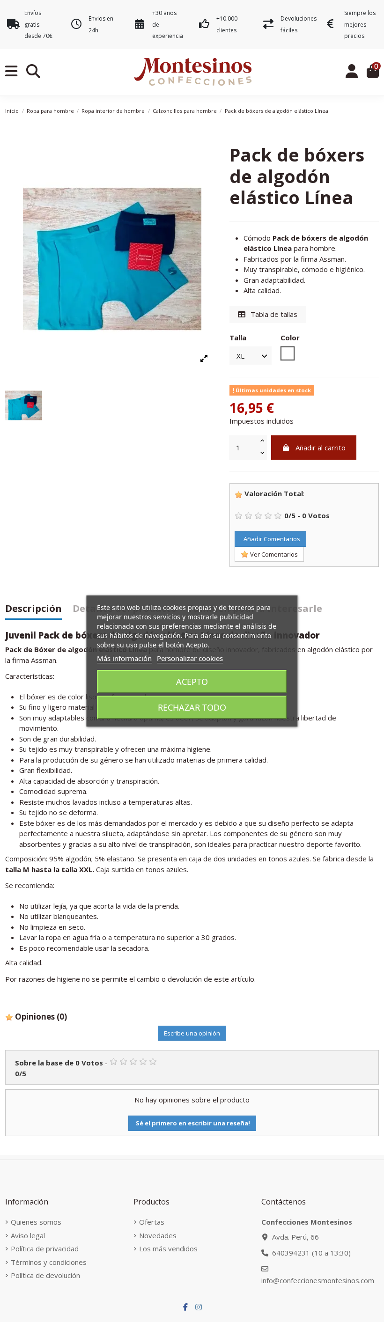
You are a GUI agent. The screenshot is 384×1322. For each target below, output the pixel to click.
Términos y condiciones (49, 1262)
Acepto (192, 681)
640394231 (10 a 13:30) (311, 1252)
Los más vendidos (168, 1248)
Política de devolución (45, 1275)
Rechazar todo (192, 707)
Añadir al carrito (320, 447)
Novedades (158, 1235)
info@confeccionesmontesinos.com (317, 1280)
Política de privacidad (45, 1248)
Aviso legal (28, 1235)
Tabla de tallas (273, 314)
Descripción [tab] (33, 609)
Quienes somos (36, 1222)
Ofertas (151, 1222)
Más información (124, 658)
